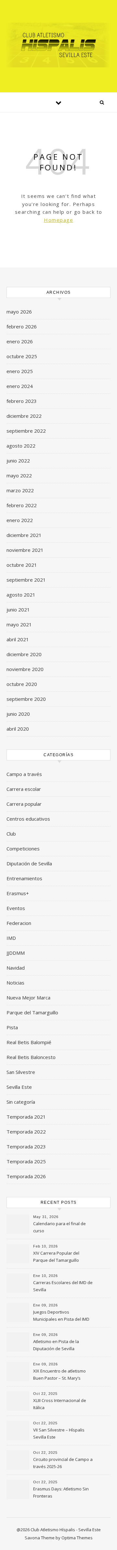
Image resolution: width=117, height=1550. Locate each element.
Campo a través (24, 774)
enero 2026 (19, 341)
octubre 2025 (21, 356)
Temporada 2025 (26, 1161)
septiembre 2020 (26, 699)
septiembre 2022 (26, 430)
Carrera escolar (23, 789)
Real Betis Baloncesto (31, 1057)
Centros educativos (28, 818)
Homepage (58, 220)
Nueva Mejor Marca (28, 997)
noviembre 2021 (25, 550)
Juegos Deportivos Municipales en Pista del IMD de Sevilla (61, 1316)
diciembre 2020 (24, 654)
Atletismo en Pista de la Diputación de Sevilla (56, 1345)
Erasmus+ (17, 893)
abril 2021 (17, 639)
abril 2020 (17, 728)
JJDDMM (15, 953)
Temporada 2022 (26, 1131)
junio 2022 (18, 460)
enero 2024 (19, 386)
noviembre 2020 (25, 669)
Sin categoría (20, 1102)
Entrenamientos (24, 878)
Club (11, 833)
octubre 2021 (21, 565)
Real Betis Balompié (28, 1042)
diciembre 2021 (24, 535)
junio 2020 (18, 714)
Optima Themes (77, 1538)
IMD (11, 938)
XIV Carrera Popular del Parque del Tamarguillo (56, 1256)
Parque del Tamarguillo (32, 1012)
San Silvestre (20, 1072)
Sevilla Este (19, 1087)
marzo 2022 (20, 490)
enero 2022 (19, 520)
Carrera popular (24, 804)
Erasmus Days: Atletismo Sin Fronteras (61, 1492)
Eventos (15, 908)
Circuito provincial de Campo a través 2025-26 (63, 1462)
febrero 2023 (21, 401)
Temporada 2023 (26, 1146)
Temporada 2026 (26, 1176)
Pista (12, 1027)
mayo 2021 (19, 624)
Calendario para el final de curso (59, 1227)
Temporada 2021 (26, 1116)
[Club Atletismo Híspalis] (58, 45)
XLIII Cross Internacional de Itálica (59, 1403)
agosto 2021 (20, 594)
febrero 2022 (21, 505)
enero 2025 (19, 371)
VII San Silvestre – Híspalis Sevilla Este (58, 1433)
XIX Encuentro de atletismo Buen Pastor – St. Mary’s (59, 1374)
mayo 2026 (19, 311)
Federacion (18, 923)
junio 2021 (18, 609)
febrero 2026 (21, 326)
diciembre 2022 (24, 416)
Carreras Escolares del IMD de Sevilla (63, 1286)
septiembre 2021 (26, 579)
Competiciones (23, 848)
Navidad (15, 967)
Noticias (15, 982)
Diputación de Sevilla (29, 863)
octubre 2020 (21, 684)
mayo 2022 (19, 475)
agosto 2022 (20, 445)
